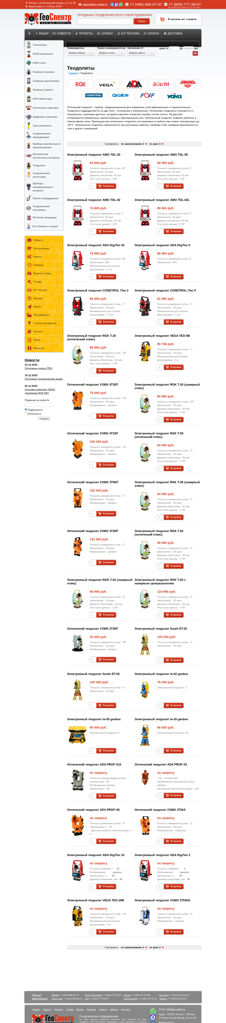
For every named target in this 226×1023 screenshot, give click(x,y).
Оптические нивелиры (45, 107)
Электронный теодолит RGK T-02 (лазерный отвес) (99, 581)
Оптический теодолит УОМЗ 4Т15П (92, 433)
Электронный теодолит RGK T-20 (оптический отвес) (91, 337)
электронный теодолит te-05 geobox (94, 719)
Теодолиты (39, 165)
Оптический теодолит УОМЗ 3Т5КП (92, 482)
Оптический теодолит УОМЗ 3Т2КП (92, 531)
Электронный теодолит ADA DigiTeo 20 (95, 245)
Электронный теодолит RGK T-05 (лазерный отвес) (167, 484)
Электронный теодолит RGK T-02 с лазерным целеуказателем (160, 581)
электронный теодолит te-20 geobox (161, 719)
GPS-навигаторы (42, 98)
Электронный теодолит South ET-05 (93, 674)
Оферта (38, 240)
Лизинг (37, 306)
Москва (55, 995)
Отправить (44, 419)
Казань (127, 995)
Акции (44, 33)
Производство (41, 314)
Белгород (164, 995)
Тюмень (163, 999)
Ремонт (37, 256)
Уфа (87, 999)
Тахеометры (40, 44)
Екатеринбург (131, 999)
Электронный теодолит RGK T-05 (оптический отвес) (159, 435)
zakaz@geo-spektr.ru (94, 4)
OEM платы (39, 62)
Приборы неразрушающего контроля (43, 187)
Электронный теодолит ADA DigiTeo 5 (162, 245)
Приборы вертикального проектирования (47, 145)
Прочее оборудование (46, 198)
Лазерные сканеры (44, 71)
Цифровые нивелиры (45, 116)
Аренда (37, 298)
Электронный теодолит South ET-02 (161, 628)
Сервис (107, 33)
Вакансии (38, 348)
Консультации (41, 248)
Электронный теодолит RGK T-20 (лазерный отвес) (167, 386)
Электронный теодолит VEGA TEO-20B (95, 900)
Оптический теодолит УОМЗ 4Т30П (92, 384)
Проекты (86, 33)
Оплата (153, 33)
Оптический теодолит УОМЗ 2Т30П (92, 628)
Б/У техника (40, 289)
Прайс (37, 339)
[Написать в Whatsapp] (153, 1013)
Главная (73, 73)
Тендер (37, 281)
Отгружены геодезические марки (44, 378)
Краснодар (57, 999)
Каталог (37, 331)
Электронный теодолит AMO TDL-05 (161, 154)
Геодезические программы (41, 208)
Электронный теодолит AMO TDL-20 (93, 154)
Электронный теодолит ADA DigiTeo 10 (95, 855)
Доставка (175, 33)
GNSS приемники (43, 53)
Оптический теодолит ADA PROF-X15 (94, 764)
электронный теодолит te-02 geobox (161, 674)
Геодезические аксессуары (41, 175)
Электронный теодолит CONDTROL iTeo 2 (97, 290)
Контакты (125, 1009)
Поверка (38, 265)
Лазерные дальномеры (46, 80)
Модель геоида (42, 273)
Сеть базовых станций (45, 226)
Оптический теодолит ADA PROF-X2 (161, 764)
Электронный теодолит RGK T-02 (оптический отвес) (159, 532)
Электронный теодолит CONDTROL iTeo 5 (165, 290)
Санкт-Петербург (93, 995)
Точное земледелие (44, 323)
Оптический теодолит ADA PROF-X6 (93, 809)
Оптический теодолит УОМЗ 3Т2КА (160, 809)
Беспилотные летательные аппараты (46, 156)
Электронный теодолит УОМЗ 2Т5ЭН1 (162, 900)
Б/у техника (130, 33)
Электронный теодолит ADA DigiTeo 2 (162, 855)
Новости (64, 33)
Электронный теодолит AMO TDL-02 (93, 200)
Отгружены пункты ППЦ (38, 368)
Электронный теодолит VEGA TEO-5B (162, 335)
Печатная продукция (45, 217)
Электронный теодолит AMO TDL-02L (162, 200)
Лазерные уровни (43, 89)
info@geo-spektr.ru (175, 1009)
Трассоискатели (42, 125)
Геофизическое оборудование (41, 135)
